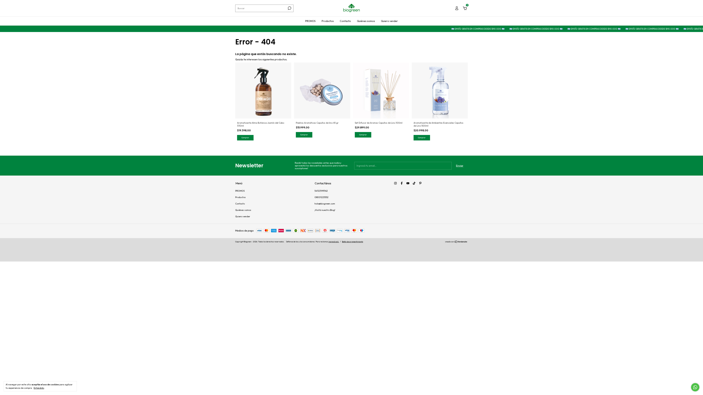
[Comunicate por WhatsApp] (695, 387)
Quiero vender (389, 21)
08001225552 (321, 197)
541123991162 (321, 190)
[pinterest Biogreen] (420, 183)
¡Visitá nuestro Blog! (325, 210)
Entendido (39, 388)
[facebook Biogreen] (401, 183)
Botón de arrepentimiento (352, 241)
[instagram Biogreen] (395, 183)
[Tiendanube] (456, 242)
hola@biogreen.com (325, 203)
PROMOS (310, 21)
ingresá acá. (333, 241)
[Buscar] (289, 8)
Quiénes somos (366, 21)
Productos (328, 21)
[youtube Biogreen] (407, 183)
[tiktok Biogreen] (414, 183)
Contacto (345, 21)
